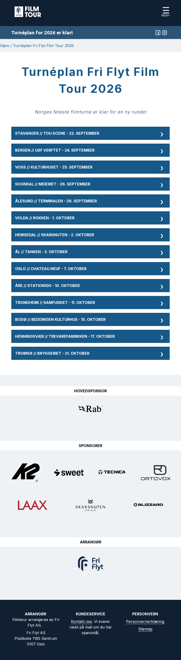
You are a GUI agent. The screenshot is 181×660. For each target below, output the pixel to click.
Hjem (4, 45)
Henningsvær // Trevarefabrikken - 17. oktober (89, 336)
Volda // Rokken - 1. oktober (89, 218)
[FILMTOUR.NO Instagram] (164, 32)
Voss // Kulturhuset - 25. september (89, 167)
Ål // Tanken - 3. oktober (89, 252)
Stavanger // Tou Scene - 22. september (89, 133)
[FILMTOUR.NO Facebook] (158, 32)
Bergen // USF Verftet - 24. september (89, 150)
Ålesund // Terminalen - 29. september (89, 201)
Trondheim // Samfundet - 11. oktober (89, 303)
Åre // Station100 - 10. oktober (89, 286)
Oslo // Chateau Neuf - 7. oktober (89, 269)
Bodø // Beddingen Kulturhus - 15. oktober (89, 319)
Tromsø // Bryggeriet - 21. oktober (89, 353)
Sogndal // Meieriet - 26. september (89, 184)
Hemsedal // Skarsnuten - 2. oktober (89, 235)
